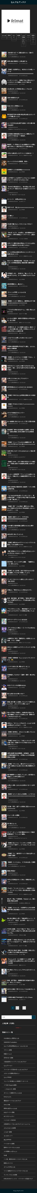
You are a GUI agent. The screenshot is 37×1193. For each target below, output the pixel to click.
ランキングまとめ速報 (10, 1175)
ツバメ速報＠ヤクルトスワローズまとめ (16, 1171)
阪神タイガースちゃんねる (12, 1147)
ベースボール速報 (9, 1143)
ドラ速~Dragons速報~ (10, 1085)
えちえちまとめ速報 (10, 1128)
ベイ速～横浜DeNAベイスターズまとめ (15, 1159)
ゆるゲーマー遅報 (9, 1112)
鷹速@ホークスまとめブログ (12, 1100)
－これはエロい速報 (10, 1089)
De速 (5, 1155)
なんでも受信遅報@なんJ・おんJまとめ (16, 1046)
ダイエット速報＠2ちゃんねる (13, 1093)
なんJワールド (8, 1065)
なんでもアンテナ (18, 2)
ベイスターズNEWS (10, 1120)
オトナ (14, 37)
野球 (9, 36)
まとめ (4, 36)
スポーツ (28, 37)
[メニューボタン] (2, 2)
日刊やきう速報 (8, 1058)
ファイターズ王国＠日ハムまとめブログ (16, 1069)
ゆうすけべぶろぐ (9, 1116)
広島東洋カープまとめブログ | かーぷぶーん (17, 1124)
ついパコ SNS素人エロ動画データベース (16, 1081)
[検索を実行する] (33, 1017)
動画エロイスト (33, 39)
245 (24, 1008)
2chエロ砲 (7, 1104)
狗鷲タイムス (8, 1054)
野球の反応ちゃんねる (10, 1108)
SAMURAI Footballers (10, 1042)
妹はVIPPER (7, 1139)
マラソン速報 (8, 1050)
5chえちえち (7, 1097)
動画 (18, 36)
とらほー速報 (8, 1132)
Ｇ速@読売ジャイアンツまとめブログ (15, 1061)
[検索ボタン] (34, 2)
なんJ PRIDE (7, 1077)
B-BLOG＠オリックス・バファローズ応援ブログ (18, 1178)
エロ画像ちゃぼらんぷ (23, 40)
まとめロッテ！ (8, 1136)
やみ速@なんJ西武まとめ (11, 1038)
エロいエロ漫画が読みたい (12, 1073)
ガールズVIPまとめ (9, 1167)
